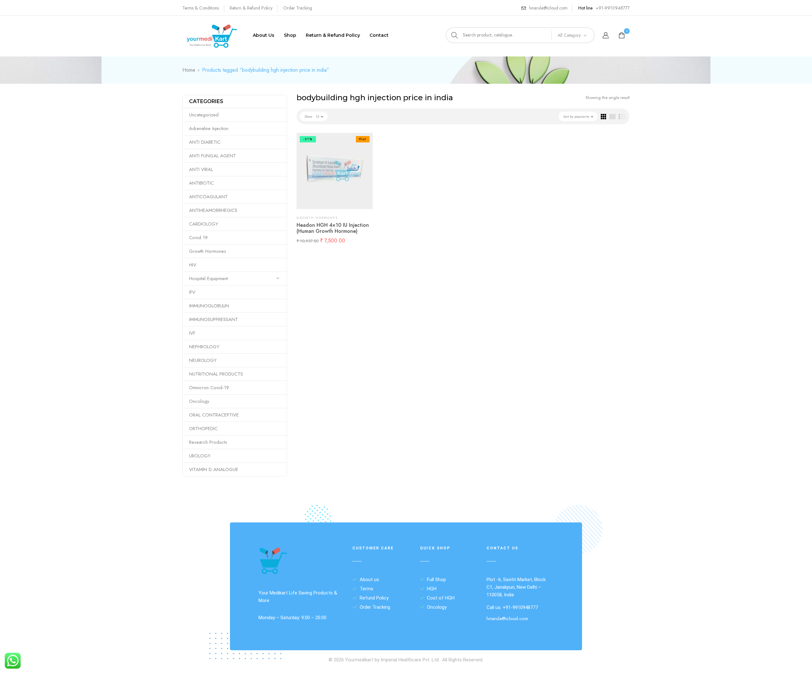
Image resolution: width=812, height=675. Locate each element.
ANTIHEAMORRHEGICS (213, 210)
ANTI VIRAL (201, 169)
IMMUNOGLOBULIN (209, 305)
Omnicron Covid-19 (209, 387)
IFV (192, 292)
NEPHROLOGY (204, 346)
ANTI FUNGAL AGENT (212, 155)
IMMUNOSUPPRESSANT (213, 319)
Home (188, 70)
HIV (192, 264)
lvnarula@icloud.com (548, 8)
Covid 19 (198, 237)
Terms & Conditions (200, 8)
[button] (622, 35)
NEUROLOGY (203, 360)
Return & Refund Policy (251, 8)
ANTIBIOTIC (201, 183)
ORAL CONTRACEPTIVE (214, 414)
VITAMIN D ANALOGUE (213, 469)
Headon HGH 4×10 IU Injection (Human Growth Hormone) (333, 228)
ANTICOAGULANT (208, 196)
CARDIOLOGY (203, 223)
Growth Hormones (207, 251)
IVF (192, 333)
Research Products (208, 442)
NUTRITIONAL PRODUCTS (216, 373)
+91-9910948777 (613, 8)
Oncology (199, 401)
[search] (454, 35)
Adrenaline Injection (208, 128)
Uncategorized (204, 114)
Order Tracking (297, 8)
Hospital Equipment (208, 278)
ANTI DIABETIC (204, 142)
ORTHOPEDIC (203, 428)
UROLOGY (200, 455)
